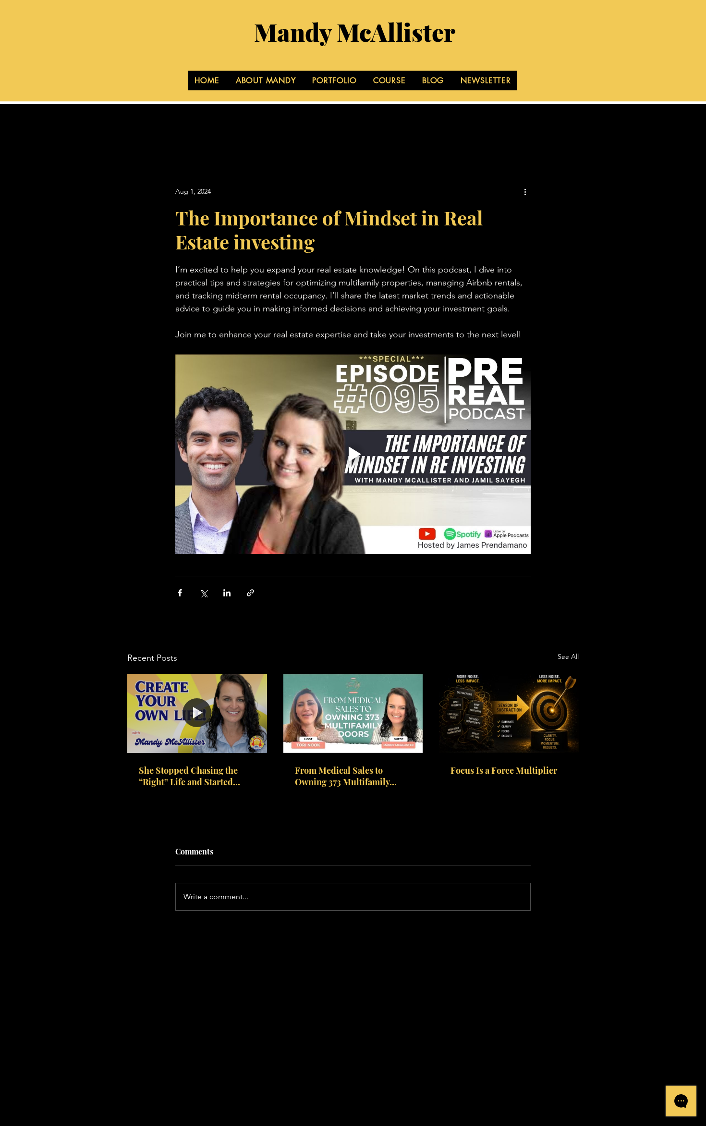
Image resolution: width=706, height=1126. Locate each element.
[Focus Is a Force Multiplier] (509, 713)
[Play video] (353, 454)
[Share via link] (250, 592)
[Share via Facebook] (179, 592)
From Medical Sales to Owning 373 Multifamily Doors (342, 776)
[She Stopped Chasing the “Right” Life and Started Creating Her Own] (197, 713)
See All (568, 656)
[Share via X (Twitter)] (203, 592)
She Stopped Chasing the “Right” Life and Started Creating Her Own (188, 776)
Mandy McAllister (354, 32)
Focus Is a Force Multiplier (503, 770)
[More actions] (525, 191)
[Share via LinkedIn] (226, 592)
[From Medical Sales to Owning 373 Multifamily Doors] (353, 713)
